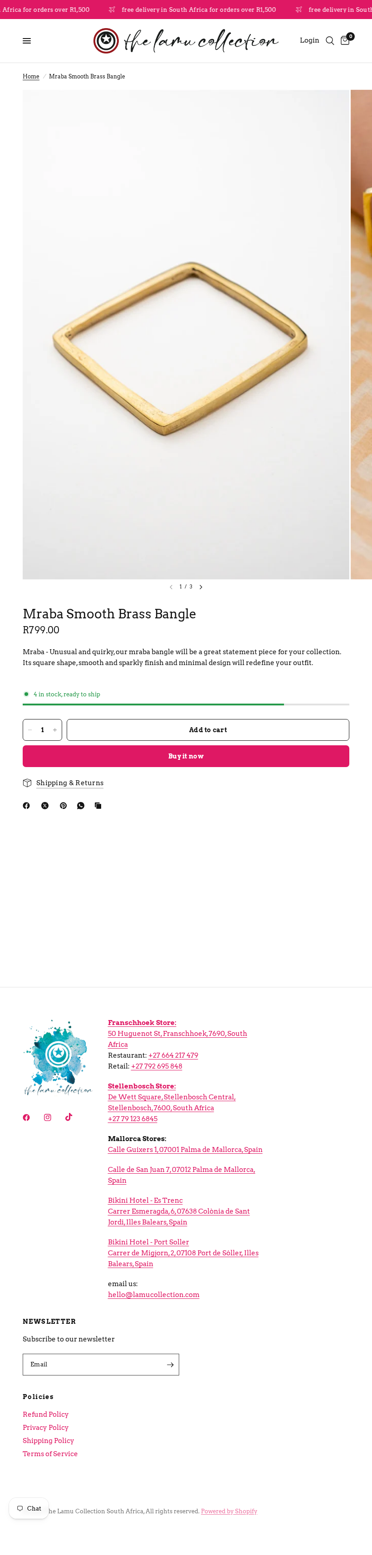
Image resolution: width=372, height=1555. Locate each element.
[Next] (201, 587)
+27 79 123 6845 (132, 1119)
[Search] (330, 41)
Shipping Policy (48, 1441)
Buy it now (186, 756)
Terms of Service (50, 1454)
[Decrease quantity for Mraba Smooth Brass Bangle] (30, 729)
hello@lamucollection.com (154, 1295)
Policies (38, 1397)
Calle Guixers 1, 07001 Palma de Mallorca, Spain (185, 1150)
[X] (46, 805)
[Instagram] (54, 1117)
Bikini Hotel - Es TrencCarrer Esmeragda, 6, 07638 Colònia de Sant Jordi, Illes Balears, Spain (179, 1211)
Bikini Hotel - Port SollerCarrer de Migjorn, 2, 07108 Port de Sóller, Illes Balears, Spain (183, 1253)
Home (31, 76)
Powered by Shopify (229, 1511)
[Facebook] (28, 805)
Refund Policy (46, 1414)
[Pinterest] (65, 805)
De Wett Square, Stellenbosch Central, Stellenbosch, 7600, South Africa (172, 1097)
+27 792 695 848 (156, 1066)
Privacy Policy (46, 1428)
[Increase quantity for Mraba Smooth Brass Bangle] (55, 729)
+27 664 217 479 (173, 1055)
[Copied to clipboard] (99, 805)
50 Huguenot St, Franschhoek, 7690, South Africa (177, 1034)
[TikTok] (75, 1117)
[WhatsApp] (82, 805)
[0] (343, 41)
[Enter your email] (170, 1364)
